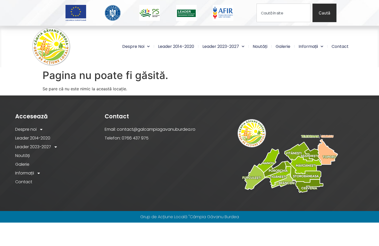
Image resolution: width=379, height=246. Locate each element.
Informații (308, 46)
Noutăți (260, 46)
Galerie (283, 46)
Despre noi (133, 46)
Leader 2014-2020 (176, 46)
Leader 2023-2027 (220, 46)
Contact (340, 46)
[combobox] (283, 13)
